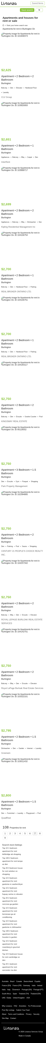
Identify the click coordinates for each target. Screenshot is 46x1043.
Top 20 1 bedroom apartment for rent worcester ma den (9, 967)
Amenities (22, 1006)
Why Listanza (7, 1006)
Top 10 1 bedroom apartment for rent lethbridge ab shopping (11, 851)
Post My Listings (8, 1010)
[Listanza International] (11, 1028)
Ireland (39, 985)
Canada (19, 981)
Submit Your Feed (23, 1010)
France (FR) (17, 985)
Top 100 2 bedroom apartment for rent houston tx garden (10, 934)
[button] (39, 10)
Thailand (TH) (24, 994)
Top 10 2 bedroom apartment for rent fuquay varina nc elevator (12, 891)
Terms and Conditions (16, 1014)
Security (36, 1014)
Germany (26, 985)
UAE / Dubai (6, 998)
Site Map (5, 1018)
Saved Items (37, 3)
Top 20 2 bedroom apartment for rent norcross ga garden (10, 901)
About (4, 1014)
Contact (13, 1018)
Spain (15, 994)
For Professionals (34, 1006)
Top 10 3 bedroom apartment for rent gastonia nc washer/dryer (12, 881)
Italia (3, 990)
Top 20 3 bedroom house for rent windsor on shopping (12, 871)
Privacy (29, 1014)
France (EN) (6, 985)
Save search (27, 10)
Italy (8, 990)
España (37, 981)
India (33, 985)
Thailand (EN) (36, 994)
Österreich (16, 990)
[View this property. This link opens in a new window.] (23, 49)
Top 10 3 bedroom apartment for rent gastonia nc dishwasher (11, 924)
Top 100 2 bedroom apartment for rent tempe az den (12, 861)
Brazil (12, 981)
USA (28, 998)
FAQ (15, 1006)
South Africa (6, 994)
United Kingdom (19, 998)
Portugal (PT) (38, 990)
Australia (5, 981)
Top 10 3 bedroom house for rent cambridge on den (12, 957)
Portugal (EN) (27, 990)
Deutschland (28, 981)
